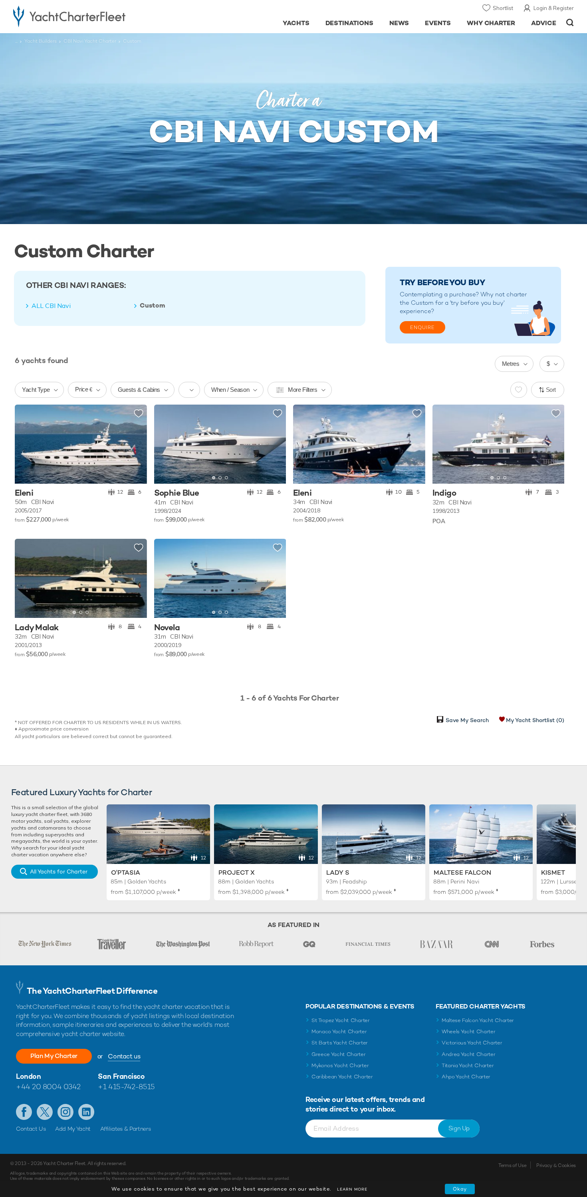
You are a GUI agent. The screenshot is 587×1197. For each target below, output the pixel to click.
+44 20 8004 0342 (48, 1086)
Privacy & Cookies (556, 1165)
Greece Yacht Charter (338, 1054)
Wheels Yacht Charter (469, 1031)
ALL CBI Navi (51, 306)
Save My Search (467, 720)
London (28, 1076)
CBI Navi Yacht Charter (89, 41)
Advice (543, 23)
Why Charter (491, 23)
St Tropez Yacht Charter (340, 1020)
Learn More (352, 1189)
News (399, 23)
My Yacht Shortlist (535, 720)
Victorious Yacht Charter (472, 1042)
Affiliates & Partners (125, 1128)
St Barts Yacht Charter (339, 1042)
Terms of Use (512, 1165)
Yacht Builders (40, 41)
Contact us (124, 1056)
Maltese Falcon (462, 872)
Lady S (337, 872)
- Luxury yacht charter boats (94, 16)
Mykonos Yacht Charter (340, 1065)
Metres (511, 363)
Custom (152, 306)
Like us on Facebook (24, 1112)
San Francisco (121, 1076)
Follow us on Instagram (65, 1112)
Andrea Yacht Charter (469, 1054)
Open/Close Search (570, 22)
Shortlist (503, 8)
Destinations (349, 23)
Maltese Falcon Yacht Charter (478, 1020)
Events (438, 23)
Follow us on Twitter (45, 1112)
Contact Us (31, 1128)
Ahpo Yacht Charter (466, 1076)
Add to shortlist (139, 414)
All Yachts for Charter (58, 871)
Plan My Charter (53, 1056)
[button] (166, 444)
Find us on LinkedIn (86, 1112)
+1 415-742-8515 (126, 1086)
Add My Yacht (73, 1128)
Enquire (422, 327)
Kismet (553, 872)
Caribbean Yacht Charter (342, 1076)
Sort (551, 389)
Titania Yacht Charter (468, 1065)
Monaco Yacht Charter (339, 1031)
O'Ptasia (125, 872)
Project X (236, 872)
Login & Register (553, 8)
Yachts (296, 23)
